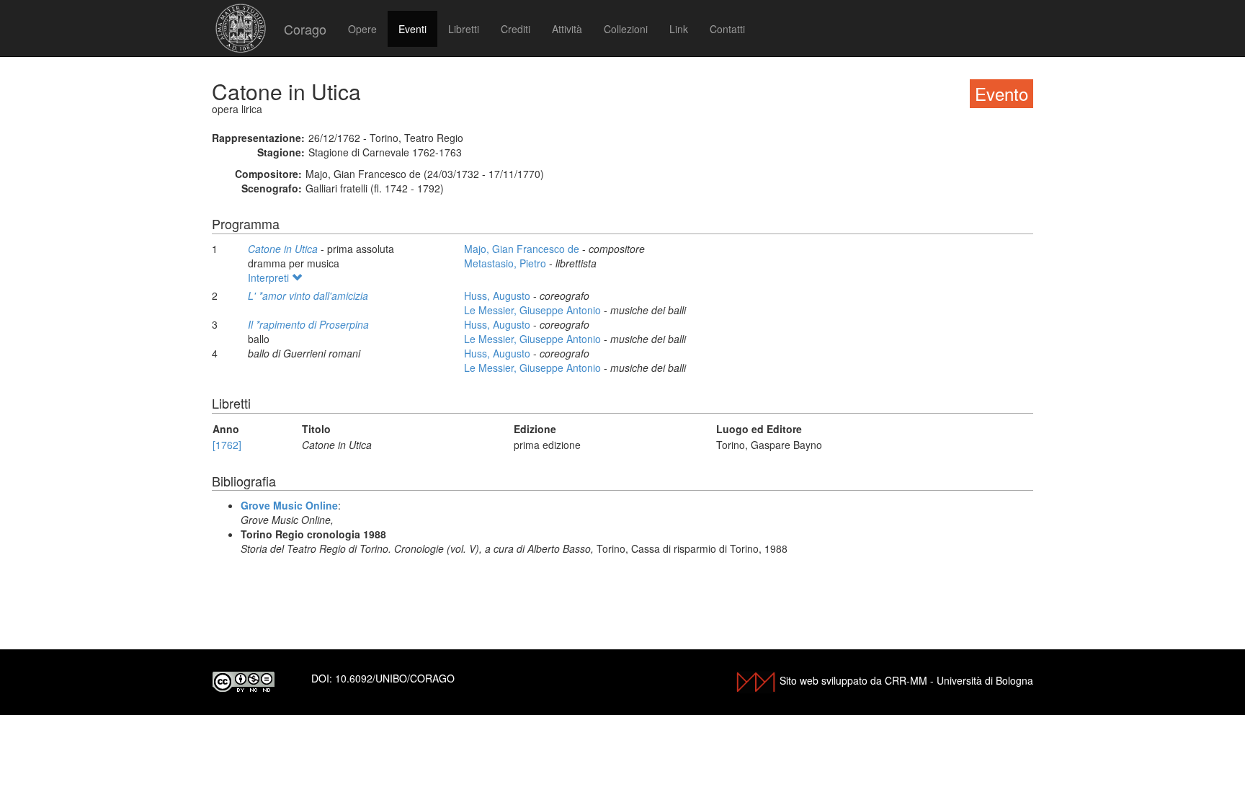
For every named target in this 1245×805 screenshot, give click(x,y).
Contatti (727, 29)
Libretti (463, 29)
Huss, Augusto (498, 295)
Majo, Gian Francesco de (523, 248)
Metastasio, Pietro (506, 263)
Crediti (515, 29)
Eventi (412, 29)
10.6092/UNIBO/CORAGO (395, 678)
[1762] (227, 444)
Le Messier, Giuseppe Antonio (534, 310)
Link (678, 29)
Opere (362, 29)
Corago (305, 28)
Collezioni (626, 29)
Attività (567, 29)
